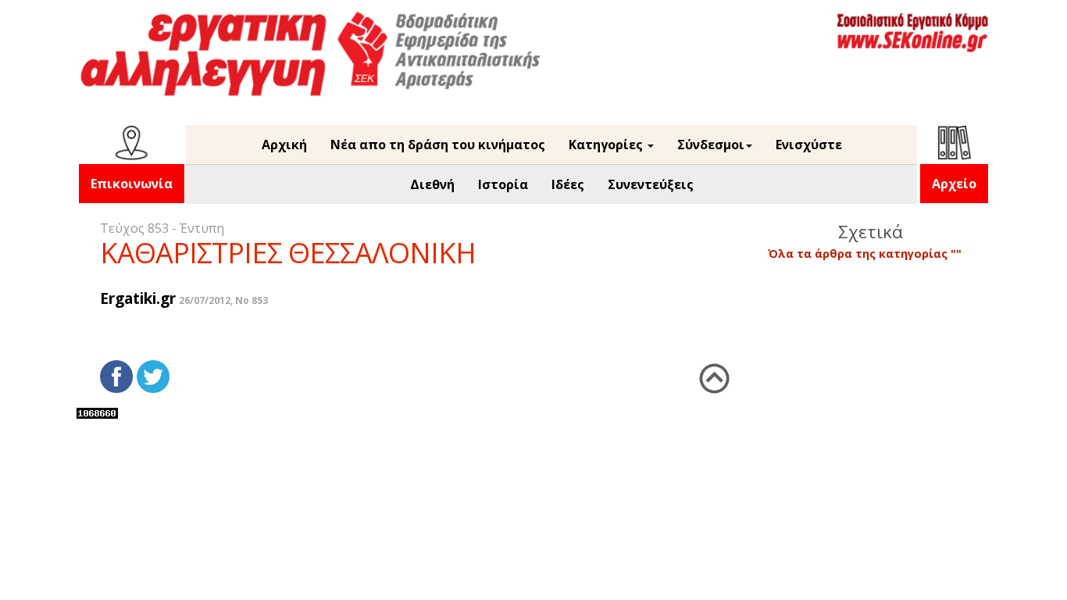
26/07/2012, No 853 (223, 300)
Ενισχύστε (809, 144)
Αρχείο (954, 183)
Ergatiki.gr (138, 298)
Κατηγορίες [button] (607, 144)
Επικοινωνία (132, 183)
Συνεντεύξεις (651, 184)
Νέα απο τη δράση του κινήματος (437, 144)
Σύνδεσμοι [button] (710, 144)
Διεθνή (432, 184)
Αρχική (284, 144)
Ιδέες (567, 184)
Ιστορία (503, 184)
